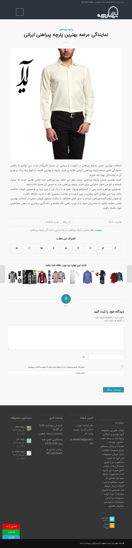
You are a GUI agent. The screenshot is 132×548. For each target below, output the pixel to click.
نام (84, 357)
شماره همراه (79, 373)
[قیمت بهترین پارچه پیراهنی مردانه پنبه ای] (15, 277)
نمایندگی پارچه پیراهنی (42, 230)
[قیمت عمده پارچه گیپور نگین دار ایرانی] (73, 277)
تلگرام (11, 538)
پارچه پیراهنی (66, 29)
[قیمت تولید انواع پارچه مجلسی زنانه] (129, 274)
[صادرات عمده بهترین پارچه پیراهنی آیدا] (44, 277)
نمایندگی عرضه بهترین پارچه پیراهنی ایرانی (66, 35)
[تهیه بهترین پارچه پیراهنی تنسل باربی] (30, 277)
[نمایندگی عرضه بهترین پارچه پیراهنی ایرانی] (66, 104)
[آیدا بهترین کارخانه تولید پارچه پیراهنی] (116, 277)
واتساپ (11, 532)
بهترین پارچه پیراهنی (79, 230)
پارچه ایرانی (61, 230)
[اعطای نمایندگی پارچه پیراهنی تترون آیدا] (59, 277)
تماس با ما (11, 526)
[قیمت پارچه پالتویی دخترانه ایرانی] (102, 277)
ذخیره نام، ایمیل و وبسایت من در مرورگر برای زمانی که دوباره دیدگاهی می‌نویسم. (56, 367)
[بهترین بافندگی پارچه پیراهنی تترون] (87, 277)
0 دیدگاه (66, 222)
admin (49, 222)
